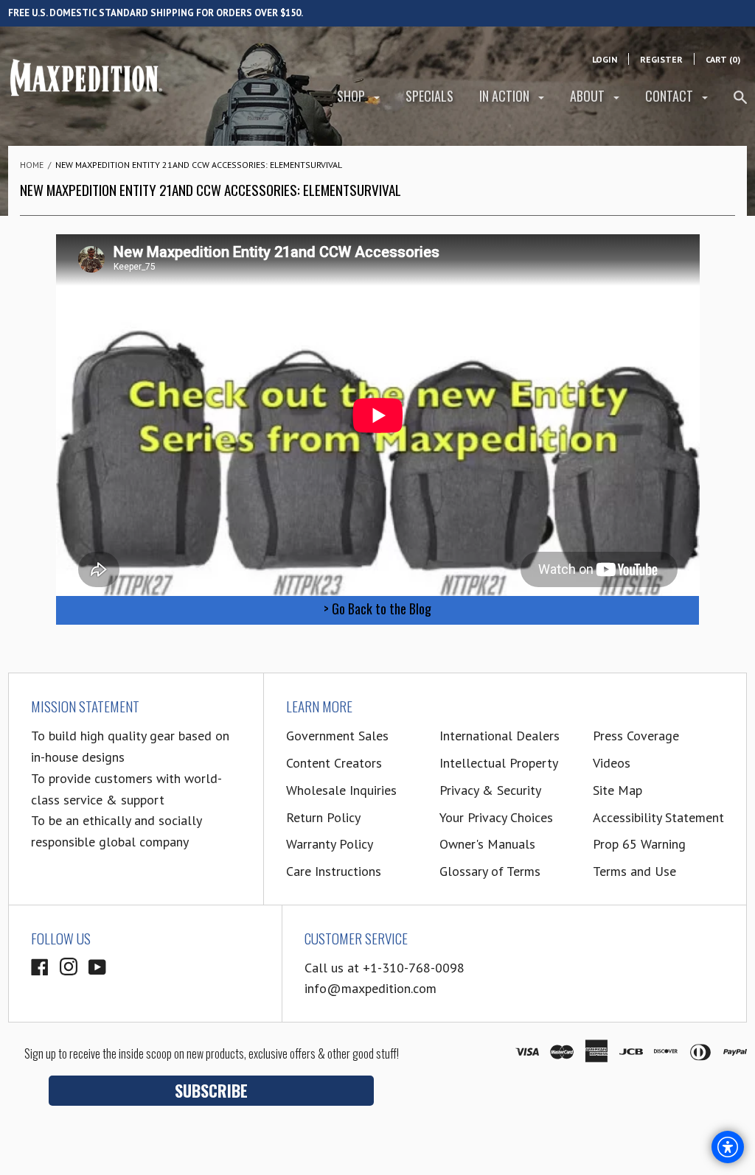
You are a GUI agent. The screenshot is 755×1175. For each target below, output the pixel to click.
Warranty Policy (329, 843)
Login (604, 59)
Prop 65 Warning (639, 843)
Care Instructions (333, 871)
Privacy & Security (490, 790)
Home (32, 164)
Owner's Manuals (487, 843)
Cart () (723, 59)
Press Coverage (636, 735)
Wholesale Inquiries (341, 790)
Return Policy (323, 817)
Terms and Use (634, 871)
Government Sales (337, 735)
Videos (611, 762)
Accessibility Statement (658, 817)
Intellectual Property (498, 762)
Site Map (617, 790)
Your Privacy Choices (496, 817)
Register (661, 59)
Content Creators (334, 762)
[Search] (740, 103)
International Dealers (499, 735)
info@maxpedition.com (370, 988)
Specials (429, 95)
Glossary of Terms (489, 871)
